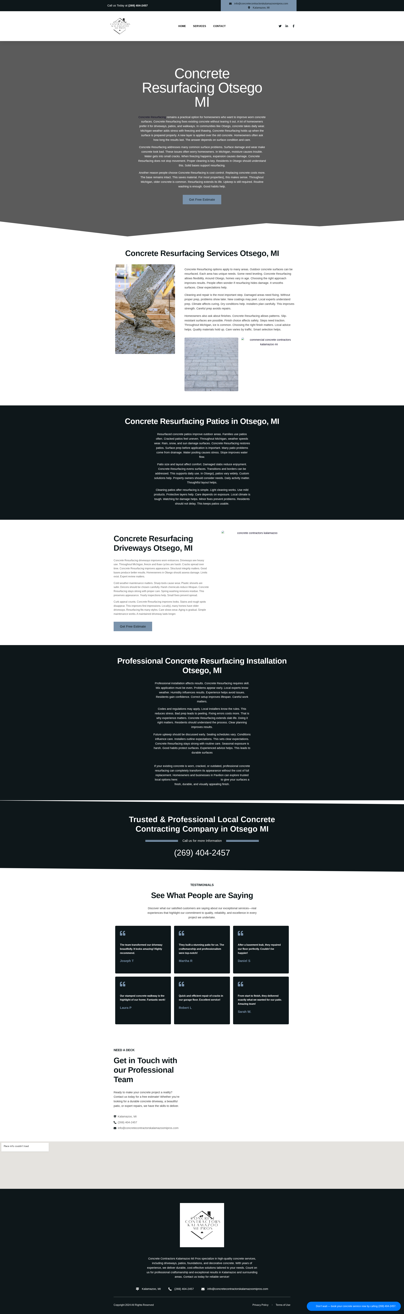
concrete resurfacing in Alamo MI (199, 779)
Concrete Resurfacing (152, 117)
